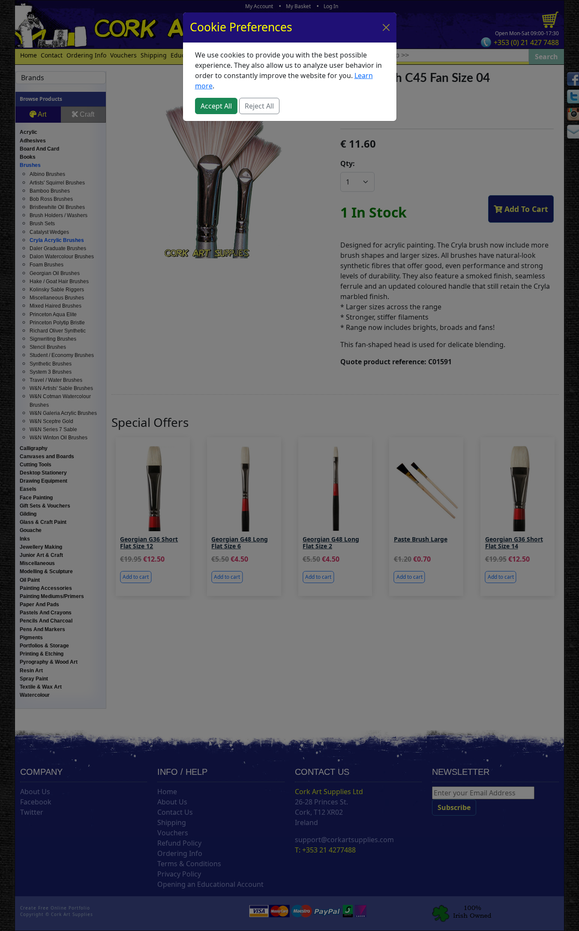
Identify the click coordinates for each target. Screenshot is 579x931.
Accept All (216, 106)
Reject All (259, 106)
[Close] (386, 27)
